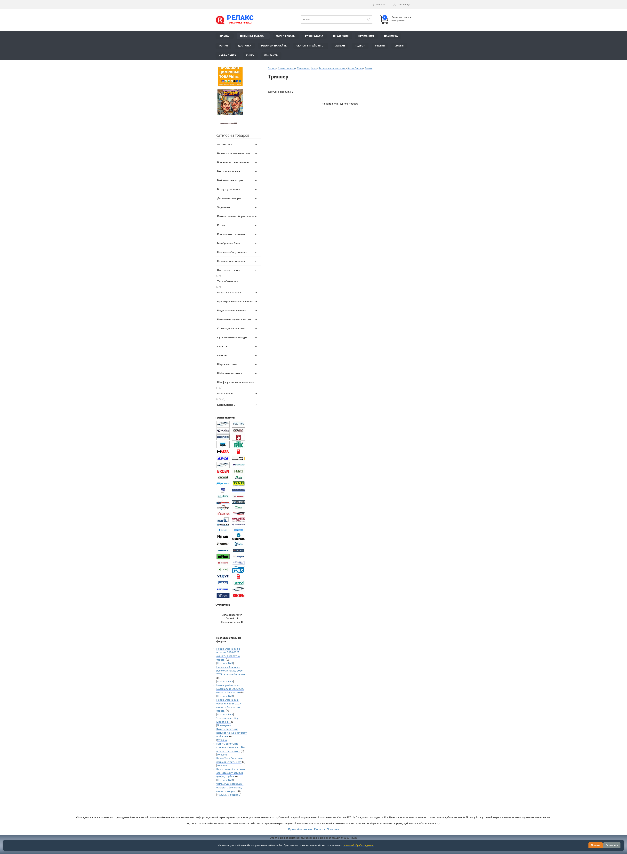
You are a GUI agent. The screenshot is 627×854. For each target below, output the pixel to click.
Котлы (221, 225)
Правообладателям (300, 829)
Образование (225, 393)
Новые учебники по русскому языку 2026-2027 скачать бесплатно (231, 670)
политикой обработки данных (358, 845)
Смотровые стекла (228, 270)
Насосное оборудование (232, 252)
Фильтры (222, 346)
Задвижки (223, 207)
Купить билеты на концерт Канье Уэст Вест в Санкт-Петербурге (231, 747)
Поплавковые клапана (231, 261)
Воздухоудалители (228, 189)
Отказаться (612, 845)
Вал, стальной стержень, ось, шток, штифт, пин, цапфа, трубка (231, 773)
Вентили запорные (228, 171)
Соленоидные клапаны (231, 328)
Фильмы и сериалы (229, 794)
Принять (595, 845)
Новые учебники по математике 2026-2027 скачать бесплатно (230, 689)
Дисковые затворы (229, 198)
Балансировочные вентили (233, 153)
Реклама (319, 829)
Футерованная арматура (232, 337)
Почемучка (224, 725)
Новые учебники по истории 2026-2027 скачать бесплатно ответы (228, 654)
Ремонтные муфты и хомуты (234, 319)
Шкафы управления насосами (235, 382)
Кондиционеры (226, 404)
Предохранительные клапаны (235, 301)
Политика (333, 829)
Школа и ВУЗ (225, 663)
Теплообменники (227, 281)
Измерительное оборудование (235, 216)
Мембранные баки (228, 243)
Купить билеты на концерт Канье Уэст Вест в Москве (231, 732)
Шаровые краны (227, 364)
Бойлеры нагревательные (233, 162)
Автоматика (224, 144)
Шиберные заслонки (229, 373)
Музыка (222, 739)
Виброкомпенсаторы (230, 180)
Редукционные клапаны (232, 310)
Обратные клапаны (229, 292)
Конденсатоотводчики (231, 234)
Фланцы (222, 355)
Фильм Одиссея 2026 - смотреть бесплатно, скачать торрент (229, 787)
